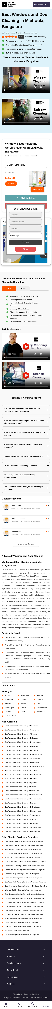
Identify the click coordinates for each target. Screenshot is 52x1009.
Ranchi (7, 696)
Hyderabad (9, 700)
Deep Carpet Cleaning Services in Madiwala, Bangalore (24, 853)
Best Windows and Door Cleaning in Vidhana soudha (23, 799)
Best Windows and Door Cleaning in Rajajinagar (21, 738)
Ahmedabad (41, 712)
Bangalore (40, 696)
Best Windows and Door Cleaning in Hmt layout (21, 746)
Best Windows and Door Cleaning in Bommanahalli (22, 791)
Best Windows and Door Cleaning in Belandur (21, 779)
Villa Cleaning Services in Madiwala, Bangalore (21, 922)
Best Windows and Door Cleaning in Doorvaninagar (23, 831)
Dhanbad (40, 700)
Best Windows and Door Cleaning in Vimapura (21, 734)
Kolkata (23, 704)
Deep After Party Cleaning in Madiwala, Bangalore (22, 874)
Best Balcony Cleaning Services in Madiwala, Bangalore (24, 906)
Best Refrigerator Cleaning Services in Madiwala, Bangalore (25, 862)
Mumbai (8, 704)
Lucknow (8, 712)
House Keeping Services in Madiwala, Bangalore (22, 935)
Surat (23, 712)
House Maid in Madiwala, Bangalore (17, 931)
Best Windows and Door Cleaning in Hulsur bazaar (22, 807)
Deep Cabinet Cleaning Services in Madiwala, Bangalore (24, 902)
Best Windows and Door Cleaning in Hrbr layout (21, 803)
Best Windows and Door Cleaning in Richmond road (23, 811)
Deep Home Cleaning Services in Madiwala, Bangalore (24, 845)
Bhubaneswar (26, 696)
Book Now (37, 189)
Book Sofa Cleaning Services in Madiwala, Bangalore (23, 878)
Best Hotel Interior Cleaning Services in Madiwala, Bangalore (26, 886)
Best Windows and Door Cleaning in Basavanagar (22, 762)
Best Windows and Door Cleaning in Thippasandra (22, 815)
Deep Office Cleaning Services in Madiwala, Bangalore (24, 841)
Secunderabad (42, 708)
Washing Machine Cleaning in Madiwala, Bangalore (23, 890)
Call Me (25, 242)
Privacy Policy (17, 994)
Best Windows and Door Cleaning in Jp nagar (20, 819)
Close (25, 249)
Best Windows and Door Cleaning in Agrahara (21, 783)
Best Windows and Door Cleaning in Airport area (21, 770)
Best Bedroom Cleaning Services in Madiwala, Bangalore (24, 910)
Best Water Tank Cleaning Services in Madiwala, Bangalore (25, 882)
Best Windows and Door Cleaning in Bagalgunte (21, 750)
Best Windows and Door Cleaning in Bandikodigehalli (23, 774)
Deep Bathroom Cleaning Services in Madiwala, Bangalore (25, 898)
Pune (39, 704)
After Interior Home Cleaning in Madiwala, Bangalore (23, 926)
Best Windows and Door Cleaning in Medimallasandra (23, 754)
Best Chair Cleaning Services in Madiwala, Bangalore (23, 858)
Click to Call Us (28, 198)
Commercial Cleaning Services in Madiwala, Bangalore (24, 914)
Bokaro (23, 708)
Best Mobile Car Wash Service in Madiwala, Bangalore (24, 849)
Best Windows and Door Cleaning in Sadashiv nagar (23, 827)
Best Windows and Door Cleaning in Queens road (22, 730)
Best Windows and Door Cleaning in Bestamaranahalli (23, 795)
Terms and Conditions (31, 994)
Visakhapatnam (10, 716)
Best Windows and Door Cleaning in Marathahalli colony (24, 766)
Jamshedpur (9, 708)
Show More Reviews (26, 544)
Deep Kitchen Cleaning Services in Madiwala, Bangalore (24, 866)
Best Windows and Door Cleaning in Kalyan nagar (22, 823)
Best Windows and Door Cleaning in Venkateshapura (23, 758)
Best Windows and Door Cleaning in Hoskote (20, 787)
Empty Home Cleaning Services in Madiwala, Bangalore (24, 918)
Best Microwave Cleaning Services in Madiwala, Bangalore (25, 894)
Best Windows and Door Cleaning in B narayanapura (23, 742)
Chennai (24, 700)
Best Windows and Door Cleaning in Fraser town (21, 726)
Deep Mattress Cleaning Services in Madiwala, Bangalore (25, 870)
